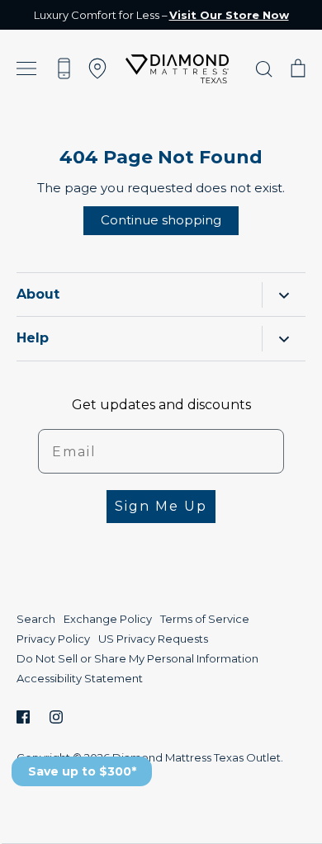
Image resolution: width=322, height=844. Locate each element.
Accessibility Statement (80, 678)
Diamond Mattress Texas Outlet (196, 757)
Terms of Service (204, 618)
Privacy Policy (53, 638)
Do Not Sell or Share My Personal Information (137, 658)
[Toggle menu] (26, 69)
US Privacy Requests (153, 638)
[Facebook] (23, 716)
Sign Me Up (161, 506)
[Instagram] (56, 716)
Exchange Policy (108, 618)
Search (36, 618)
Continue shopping (161, 220)
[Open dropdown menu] (283, 295)
